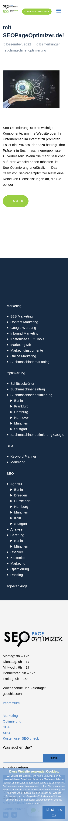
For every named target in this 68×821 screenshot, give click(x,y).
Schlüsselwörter (22, 384)
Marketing (17, 462)
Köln (17, 518)
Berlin (18, 401)
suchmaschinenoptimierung (25, 50)
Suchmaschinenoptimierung (31, 395)
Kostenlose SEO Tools (27, 339)
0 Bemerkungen (48, 44)
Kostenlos (17, 558)
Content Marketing (24, 322)
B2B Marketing (21, 316)
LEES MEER (15, 201)
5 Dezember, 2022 (17, 44)
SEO (6, 733)
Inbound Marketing (24, 333)
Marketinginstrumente (26, 350)
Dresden (20, 495)
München (21, 423)
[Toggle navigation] (58, 10)
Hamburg (21, 412)
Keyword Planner (23, 456)
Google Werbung (23, 328)
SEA (6, 727)
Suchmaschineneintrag (27, 389)
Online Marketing (23, 356)
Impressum (11, 703)
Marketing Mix (21, 345)
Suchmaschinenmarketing (29, 362)
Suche (54, 758)
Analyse (16, 529)
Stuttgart (20, 429)
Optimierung (19, 569)
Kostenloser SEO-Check (36, 11)
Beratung (17, 535)
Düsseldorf (22, 501)
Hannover (21, 418)
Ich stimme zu (54, 812)
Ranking (16, 575)
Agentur (16, 484)
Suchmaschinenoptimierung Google (37, 435)
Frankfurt (21, 406)
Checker (16, 552)
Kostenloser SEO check (21, 738)
